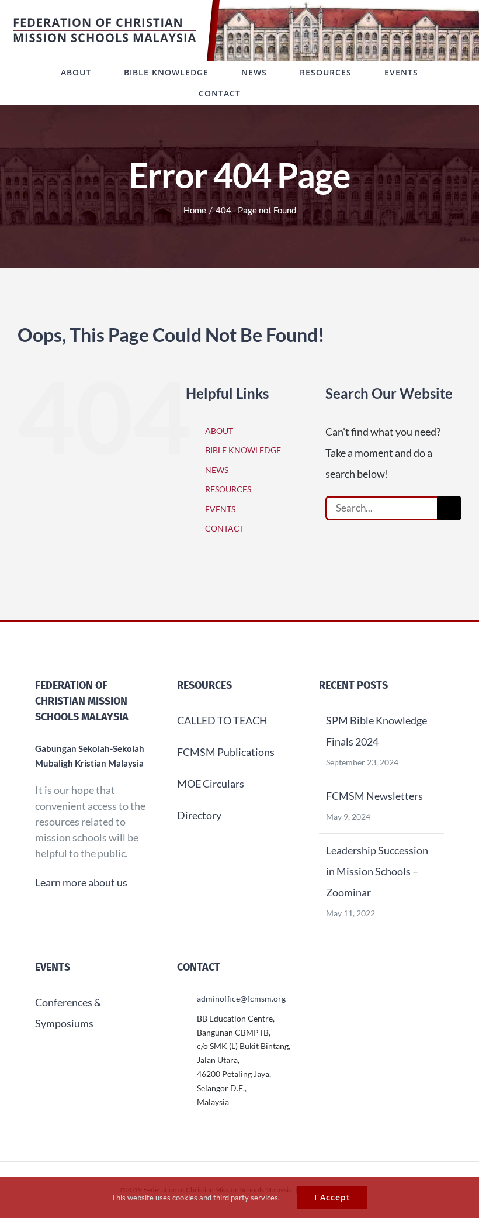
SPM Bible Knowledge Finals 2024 (376, 731)
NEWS (216, 470)
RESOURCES (228, 489)
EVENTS (220, 509)
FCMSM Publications (226, 752)
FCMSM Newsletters (374, 795)
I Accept (332, 1197)
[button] (277, 93)
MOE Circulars (210, 783)
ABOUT (219, 431)
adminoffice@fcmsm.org (241, 998)
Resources (204, 685)
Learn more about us (81, 882)
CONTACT (224, 528)
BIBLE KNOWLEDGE (243, 450)
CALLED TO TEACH (222, 720)
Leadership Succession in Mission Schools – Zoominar (377, 871)
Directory (199, 815)
